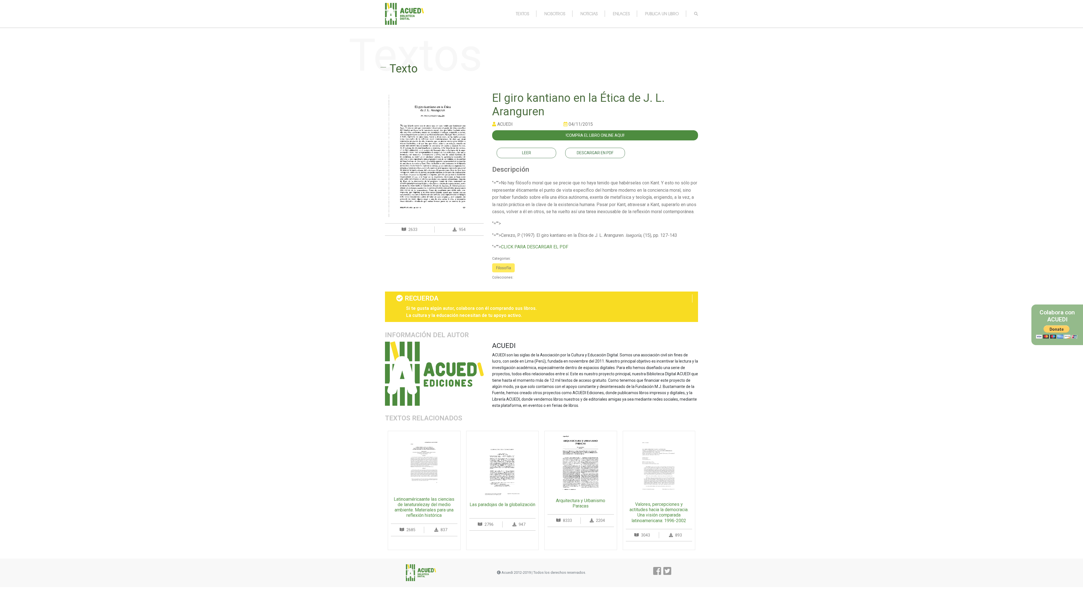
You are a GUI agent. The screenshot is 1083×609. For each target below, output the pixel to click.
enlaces (621, 13)
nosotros (554, 13)
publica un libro (662, 13)
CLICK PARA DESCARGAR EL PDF (534, 247)
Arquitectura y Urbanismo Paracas (580, 503)
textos (522, 13)
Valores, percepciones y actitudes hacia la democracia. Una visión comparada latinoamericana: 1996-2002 (658, 512)
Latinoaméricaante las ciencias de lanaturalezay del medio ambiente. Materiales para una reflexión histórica (424, 507)
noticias (589, 13)
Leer (526, 153)
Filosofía (503, 268)
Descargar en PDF (595, 153)
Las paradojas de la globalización (502, 504)
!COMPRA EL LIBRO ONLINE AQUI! (595, 135)
